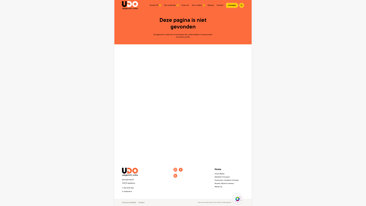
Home (218, 169)
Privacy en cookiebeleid (129, 202)
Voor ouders (197, 5)
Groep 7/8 (154, 5)
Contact (220, 5)
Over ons (185, 5)
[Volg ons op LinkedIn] (175, 176)
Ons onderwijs (170, 5)
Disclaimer (141, 202)
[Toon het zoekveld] (241, 5)
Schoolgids (232, 5)
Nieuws (211, 5)
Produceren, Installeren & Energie (227, 180)
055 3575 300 (129, 188)
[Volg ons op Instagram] (175, 170)
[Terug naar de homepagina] (130, 5)
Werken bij (218, 187)
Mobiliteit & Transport (222, 177)
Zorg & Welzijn (220, 174)
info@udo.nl (128, 191)
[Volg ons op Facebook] (181, 170)
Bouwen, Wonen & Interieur (224, 183)
